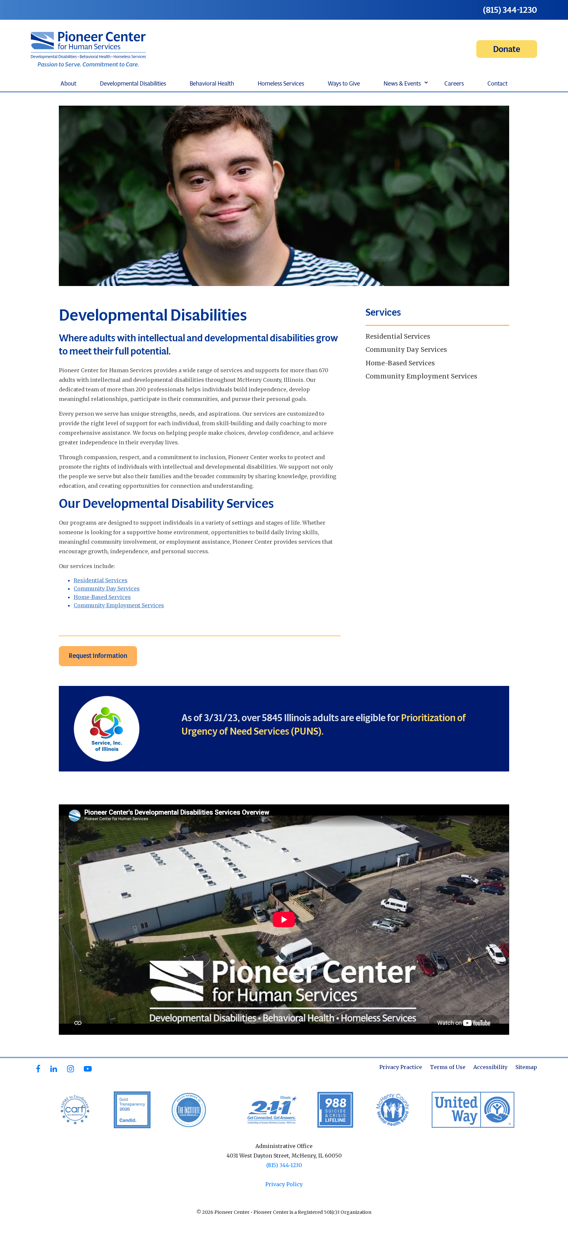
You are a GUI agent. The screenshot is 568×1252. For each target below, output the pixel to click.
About (68, 83)
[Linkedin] (53, 1068)
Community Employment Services (119, 605)
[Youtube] (88, 1068)
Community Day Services (107, 588)
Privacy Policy (284, 1184)
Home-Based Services (102, 597)
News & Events (402, 83)
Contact (497, 83)
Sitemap (526, 1067)
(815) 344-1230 (510, 10)
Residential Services (101, 580)
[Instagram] (70, 1068)
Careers (454, 83)
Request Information (98, 655)
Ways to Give (344, 83)
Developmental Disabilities (133, 83)
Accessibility (490, 1067)
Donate (506, 49)
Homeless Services (281, 83)
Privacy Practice (400, 1067)
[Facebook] (38, 1068)
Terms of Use (447, 1067)
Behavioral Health (212, 83)
